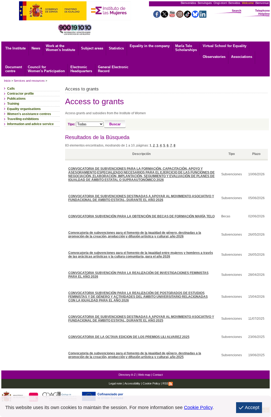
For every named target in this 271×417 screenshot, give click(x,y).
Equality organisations (24, 109)
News (35, 48)
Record (113, 69)
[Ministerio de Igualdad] (53, 19)
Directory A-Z (127, 374)
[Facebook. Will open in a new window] (156, 16)
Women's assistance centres (29, 114)
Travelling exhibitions (23, 119)
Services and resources (29, 80)
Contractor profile (20, 93)
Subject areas (92, 48)
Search (236, 10)
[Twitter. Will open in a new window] (164, 16)
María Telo (186, 48)
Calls (11, 88)
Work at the (60, 48)
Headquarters (81, 69)
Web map (144, 374)
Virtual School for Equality (224, 46)
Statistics (116, 48)
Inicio (7, 80)
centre (13, 69)
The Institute (15, 48)
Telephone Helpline (262, 12)
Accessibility (132, 383)
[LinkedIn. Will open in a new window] (202, 16)
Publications (16, 98)
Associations (241, 57)
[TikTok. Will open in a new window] (187, 16)
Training (13, 104)
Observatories (214, 57)
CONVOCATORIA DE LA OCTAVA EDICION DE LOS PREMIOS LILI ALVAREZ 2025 (128, 337)
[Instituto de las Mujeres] (109, 19)
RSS (165, 383)
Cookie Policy (151, 383)
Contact (158, 374)
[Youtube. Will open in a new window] (172, 16)
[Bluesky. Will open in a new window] (195, 16)
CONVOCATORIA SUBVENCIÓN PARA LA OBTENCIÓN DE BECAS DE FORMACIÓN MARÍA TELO (141, 216)
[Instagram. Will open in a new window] (179, 16)
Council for (46, 69)
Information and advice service (30, 124)
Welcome (248, 2)
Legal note (115, 383)
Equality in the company (150, 46)
